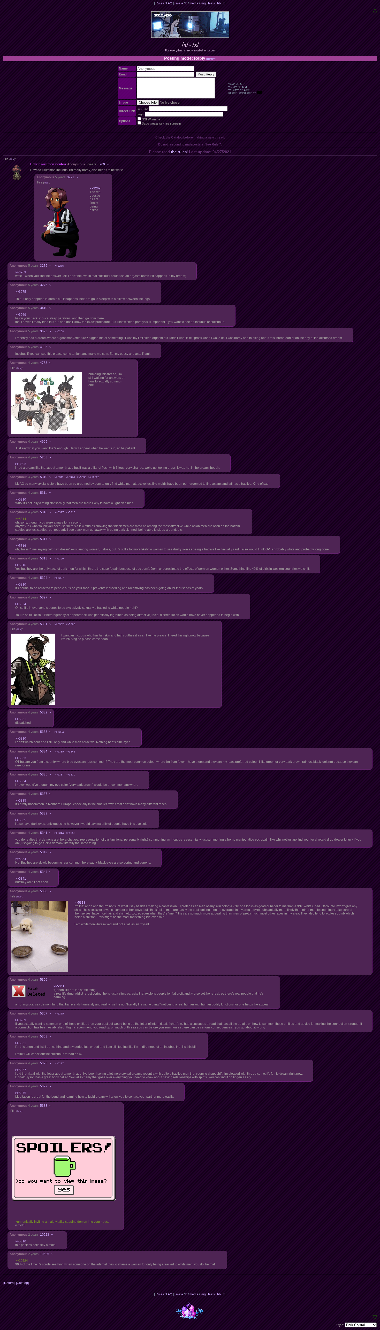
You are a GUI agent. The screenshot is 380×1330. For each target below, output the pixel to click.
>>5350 (59, 558)
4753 (43, 363)
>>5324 (70, 477)
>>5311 (59, 477)
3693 (43, 331)
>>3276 (59, 265)
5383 (43, 1106)
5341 (43, 833)
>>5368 (70, 624)
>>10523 (93, 477)
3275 (43, 265)
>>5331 (20, 719)
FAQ (169, 3)
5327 (43, 597)
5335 (43, 774)
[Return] (211, 58)
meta (179, 3)
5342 (43, 852)
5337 (43, 794)
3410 (43, 308)
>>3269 (95, 188)
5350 (43, 891)
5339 (43, 813)
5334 (43, 751)
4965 (43, 441)
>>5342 (70, 751)
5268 (43, 457)
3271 (70, 177)
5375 (43, 1063)
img (203, 3)
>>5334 (59, 732)
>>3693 (20, 464)
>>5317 (59, 512)
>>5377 (59, 1063)
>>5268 (59, 331)
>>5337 (59, 774)
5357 (43, 1013)
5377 (43, 1086)
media (193, 3)
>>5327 (59, 577)
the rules (179, 152)
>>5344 (59, 833)
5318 (43, 558)
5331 (43, 624)
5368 (43, 1036)
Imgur (141, 114)
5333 (43, 732)
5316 (43, 512)
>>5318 (70, 512)
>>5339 (70, 774)
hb (219, 3)
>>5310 (20, 499)
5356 (43, 979)
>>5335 (59, 751)
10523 (44, 1234)
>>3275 (20, 292)
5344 (43, 872)
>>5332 (59, 624)
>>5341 (20, 878)
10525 (44, 1254)
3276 (43, 285)
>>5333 (81, 477)
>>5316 (20, 546)
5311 (43, 493)
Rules (160, 3)
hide (12, 159)
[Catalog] (22, 1283)
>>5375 (59, 1013)
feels (211, 3)
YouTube (143, 108)
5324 (43, 578)
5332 (43, 712)
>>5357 (20, 1070)
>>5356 (70, 833)
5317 (43, 539)
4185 (43, 347)
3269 (101, 164)
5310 (43, 477)
